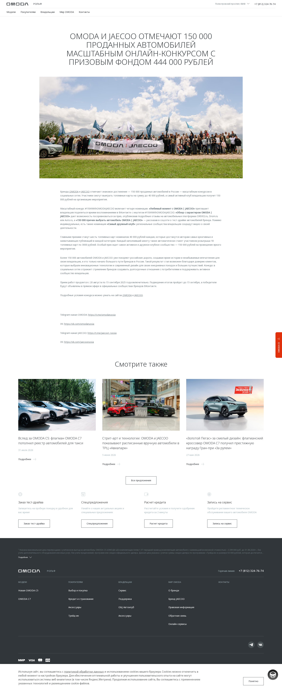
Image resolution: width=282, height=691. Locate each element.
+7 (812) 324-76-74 (264, 4)
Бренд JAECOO (176, 598)
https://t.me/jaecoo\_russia (102, 333)
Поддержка (125, 598)
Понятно (253, 681)
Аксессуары (74, 607)
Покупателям (28, 12)
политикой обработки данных (84, 671)
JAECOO (85, 191)
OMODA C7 (24, 598)
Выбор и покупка (77, 590)
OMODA (73, 191)
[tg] (251, 644)
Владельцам (47, 12)
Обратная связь (177, 615)
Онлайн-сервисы (177, 624)
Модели (11, 12)
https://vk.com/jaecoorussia (79, 341)
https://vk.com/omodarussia (79, 323)
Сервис (122, 590)
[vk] (260, 644)
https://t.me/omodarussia (102, 314)
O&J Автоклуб (126, 607)
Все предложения (141, 480)
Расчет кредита (158, 523)
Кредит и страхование (81, 598)
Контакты (84, 12)
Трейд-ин (73, 615)
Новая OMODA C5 (28, 590)
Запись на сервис (222, 523)
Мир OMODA (67, 12)
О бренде (173, 590)
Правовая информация (181, 607)
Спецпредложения (97, 523)
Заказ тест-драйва (34, 523)
